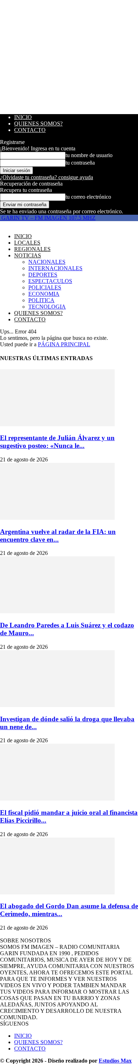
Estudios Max (115, 1061)
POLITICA (41, 300)
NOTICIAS (27, 255)
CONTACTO (30, 130)
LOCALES (27, 243)
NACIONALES (46, 262)
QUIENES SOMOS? (38, 124)
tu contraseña (80, 163)
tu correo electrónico (88, 197)
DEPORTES (42, 275)
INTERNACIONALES (55, 268)
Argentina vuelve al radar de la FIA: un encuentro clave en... (58, 535)
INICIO (23, 117)
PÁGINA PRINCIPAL (64, 344)
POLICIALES (44, 287)
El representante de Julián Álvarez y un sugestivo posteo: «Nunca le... (57, 441)
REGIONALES (32, 249)
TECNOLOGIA (47, 307)
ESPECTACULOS (50, 281)
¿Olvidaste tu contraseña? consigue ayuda (46, 177)
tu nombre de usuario (89, 155)
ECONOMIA (43, 294)
